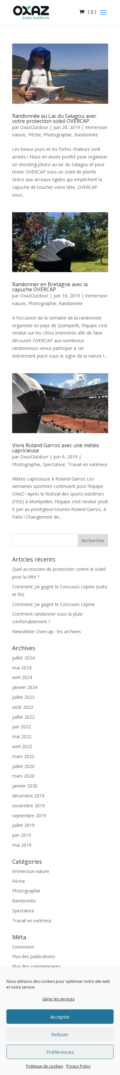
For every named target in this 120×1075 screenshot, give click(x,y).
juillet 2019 (23, 825)
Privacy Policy (78, 1066)
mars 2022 (23, 756)
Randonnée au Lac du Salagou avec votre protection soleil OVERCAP (54, 118)
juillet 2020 (23, 766)
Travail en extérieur (88, 464)
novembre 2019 (28, 806)
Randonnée (86, 135)
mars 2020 (23, 776)
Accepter (60, 1017)
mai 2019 (21, 845)
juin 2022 (21, 726)
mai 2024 (21, 668)
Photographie (58, 135)
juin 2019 (21, 835)
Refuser (60, 1034)
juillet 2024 (23, 658)
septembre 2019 (29, 815)
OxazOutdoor (34, 127)
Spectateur (54, 464)
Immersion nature (30, 871)
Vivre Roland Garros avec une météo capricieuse (55, 448)
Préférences (60, 1052)
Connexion (23, 947)
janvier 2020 (24, 786)
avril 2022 (22, 746)
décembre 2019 (28, 796)
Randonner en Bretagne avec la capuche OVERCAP (50, 287)
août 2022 (22, 707)
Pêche (34, 135)
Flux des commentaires (36, 966)
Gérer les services (58, 999)
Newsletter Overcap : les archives (46, 631)
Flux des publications (33, 956)
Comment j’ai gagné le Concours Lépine (53, 604)
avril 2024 (22, 677)
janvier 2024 (24, 687)
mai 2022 (21, 736)
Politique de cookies (44, 1066)
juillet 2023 (23, 697)
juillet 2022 (23, 717)
